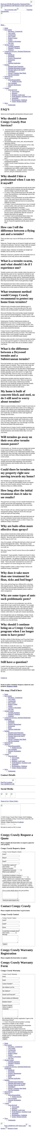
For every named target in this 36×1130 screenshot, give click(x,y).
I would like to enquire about (11, 931)
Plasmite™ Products (14, 48)
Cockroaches (12, 35)
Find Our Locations (6, 782)
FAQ (9, 86)
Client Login (22, 1125)
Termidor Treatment (14, 46)
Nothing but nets (17, 81)
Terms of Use (5, 801)
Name (4, 854)
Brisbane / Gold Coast (18, 95)
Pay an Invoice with (11, 9)
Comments (5, 1009)
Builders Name (7, 1002)
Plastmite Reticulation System (16, 68)
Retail (10, 61)
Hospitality (11, 56)
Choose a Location (7, 868)
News (6, 103)
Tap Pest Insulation (13, 75)
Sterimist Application (14, 63)
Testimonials (11, 105)
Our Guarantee (12, 83)
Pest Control (8, 30)
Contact (6, 88)
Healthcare (11, 55)
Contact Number (7, 983)
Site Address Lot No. (8, 987)
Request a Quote (19, 5)
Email (4, 861)
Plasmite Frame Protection (15, 66)
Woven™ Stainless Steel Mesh (17, 73)
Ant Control (11, 33)
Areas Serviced (12, 90)
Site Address (6, 991)
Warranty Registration (14, 85)
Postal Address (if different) (10, 998)
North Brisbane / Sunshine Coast (21, 96)
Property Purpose (7, 1005)
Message (4, 934)
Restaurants (11, 60)
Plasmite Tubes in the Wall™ (16, 70)
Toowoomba (15, 91)
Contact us (4, 678)
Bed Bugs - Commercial (15, 31)
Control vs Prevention (14, 41)
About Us (7, 78)
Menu (3, 25)
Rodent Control (12, 38)
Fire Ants (10, 43)
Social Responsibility (14, 80)
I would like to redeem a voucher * (12, 875)
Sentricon (11, 50)
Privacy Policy (14, 801)
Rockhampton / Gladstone (19, 100)
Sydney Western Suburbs (19, 101)
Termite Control (9, 45)
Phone (4, 858)
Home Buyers (8, 76)
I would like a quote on (9, 865)
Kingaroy (14, 93)
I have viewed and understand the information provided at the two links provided (16, 1026)
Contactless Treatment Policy (15, 4)
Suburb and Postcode (8, 994)
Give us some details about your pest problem (15, 890)
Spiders (10, 40)
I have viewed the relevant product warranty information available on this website (16, 1022)
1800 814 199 (7, 784)
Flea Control (11, 36)
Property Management (14, 58)
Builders (6, 65)
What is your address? (9, 872)
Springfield (15, 98)
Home (6, 28)
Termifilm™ (11, 71)
